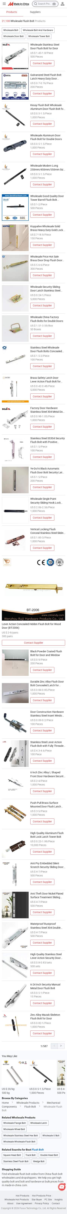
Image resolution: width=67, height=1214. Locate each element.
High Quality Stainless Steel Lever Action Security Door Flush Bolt (46, 956)
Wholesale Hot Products (16, 1199)
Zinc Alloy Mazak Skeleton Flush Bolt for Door (45, 1016)
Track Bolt (30, 1155)
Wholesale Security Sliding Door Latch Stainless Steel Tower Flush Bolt (45, 289)
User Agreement (24, 1203)
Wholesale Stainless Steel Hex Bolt (20, 1135)
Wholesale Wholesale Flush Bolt (19, 1141)
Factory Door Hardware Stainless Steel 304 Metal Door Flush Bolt (47, 410)
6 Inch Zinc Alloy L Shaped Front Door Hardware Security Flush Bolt (47, 774)
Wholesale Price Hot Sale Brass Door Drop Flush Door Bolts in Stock (46, 258)
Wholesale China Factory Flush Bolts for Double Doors (46, 318)
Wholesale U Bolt (50, 1135)
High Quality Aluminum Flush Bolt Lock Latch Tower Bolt (47, 834)
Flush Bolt (30, 1106)
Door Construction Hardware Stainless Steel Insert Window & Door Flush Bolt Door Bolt (47, 714)
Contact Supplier (42, 63)
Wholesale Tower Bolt (39, 36)
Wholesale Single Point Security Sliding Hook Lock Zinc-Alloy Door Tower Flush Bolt (46, 501)
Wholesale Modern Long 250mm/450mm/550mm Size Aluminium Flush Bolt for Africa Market (47, 167)
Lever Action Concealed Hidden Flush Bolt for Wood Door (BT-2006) (31, 625)
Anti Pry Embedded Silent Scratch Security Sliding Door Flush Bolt (46, 865)
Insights (59, 1199)
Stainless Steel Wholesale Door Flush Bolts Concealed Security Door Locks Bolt (46, 349)
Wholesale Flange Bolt (14, 1123)
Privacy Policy (42, 1203)
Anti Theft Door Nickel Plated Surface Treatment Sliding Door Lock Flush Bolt (46, 895)
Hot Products (22, 1195)
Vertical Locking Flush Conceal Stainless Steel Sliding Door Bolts (47, 531)
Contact (56, 1203)
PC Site (48, 1199)
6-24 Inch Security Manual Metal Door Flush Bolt (45, 986)
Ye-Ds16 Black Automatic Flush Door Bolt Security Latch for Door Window (47, 470)
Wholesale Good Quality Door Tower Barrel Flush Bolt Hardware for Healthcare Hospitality (47, 198)
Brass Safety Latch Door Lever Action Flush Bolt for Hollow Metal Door (45, 380)
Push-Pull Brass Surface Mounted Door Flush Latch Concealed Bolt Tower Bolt (45, 805)
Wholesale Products (27, 1102)
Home (5, 1102)
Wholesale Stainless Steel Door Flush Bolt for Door (44, 46)
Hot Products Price (41, 1195)
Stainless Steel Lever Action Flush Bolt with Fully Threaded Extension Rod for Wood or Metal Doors (47, 744)
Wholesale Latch (38, 1123)
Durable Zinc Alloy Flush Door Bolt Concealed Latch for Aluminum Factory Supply (47, 683)
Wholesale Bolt (10, 30)
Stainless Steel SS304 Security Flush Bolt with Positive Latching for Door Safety (47, 440)
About (10, 1203)
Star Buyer (37, 1199)
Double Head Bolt (49, 1155)
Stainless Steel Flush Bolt (15, 1161)
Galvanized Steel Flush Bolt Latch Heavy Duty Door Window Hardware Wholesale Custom (47, 77)
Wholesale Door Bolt (13, 36)
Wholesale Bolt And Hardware (38, 30)
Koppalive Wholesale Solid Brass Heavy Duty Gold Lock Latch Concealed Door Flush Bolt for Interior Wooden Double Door (46, 228)
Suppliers (35, 12)
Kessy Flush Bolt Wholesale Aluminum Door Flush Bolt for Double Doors (47, 107)
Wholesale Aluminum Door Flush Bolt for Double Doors (46, 137)
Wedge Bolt (38, 1161)
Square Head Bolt (12, 1155)
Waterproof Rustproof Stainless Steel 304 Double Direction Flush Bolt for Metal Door (47, 926)
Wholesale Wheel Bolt (14, 1129)
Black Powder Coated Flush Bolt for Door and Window (46, 653)
